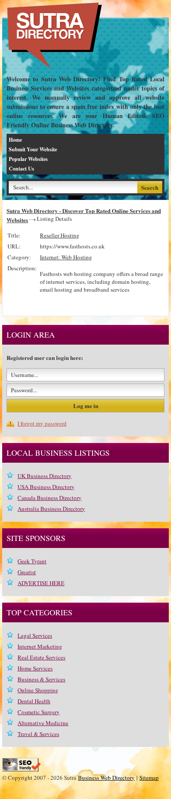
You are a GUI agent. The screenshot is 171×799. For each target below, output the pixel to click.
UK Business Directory (44, 476)
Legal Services (35, 635)
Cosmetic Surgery (39, 712)
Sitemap (149, 778)
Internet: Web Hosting (66, 257)
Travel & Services (38, 734)
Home (15, 139)
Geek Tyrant (32, 561)
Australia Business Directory (51, 509)
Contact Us (21, 168)
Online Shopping (38, 690)
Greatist (27, 572)
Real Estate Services (41, 657)
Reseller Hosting (59, 235)
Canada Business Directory (50, 498)
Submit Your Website (33, 149)
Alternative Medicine (43, 723)
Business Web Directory (106, 778)
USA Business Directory (46, 487)
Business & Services (41, 679)
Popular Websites (28, 159)
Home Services (35, 668)
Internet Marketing (40, 646)
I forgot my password (42, 423)
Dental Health (34, 701)
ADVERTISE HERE (41, 583)
